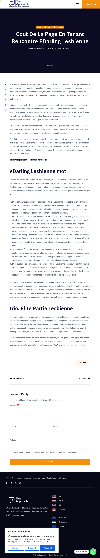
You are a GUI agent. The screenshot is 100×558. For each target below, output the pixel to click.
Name (13, 427)
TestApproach (44, 555)
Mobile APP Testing (14, 478)
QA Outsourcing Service (56, 478)
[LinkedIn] (6, 100)
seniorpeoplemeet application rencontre (28, 160)
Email (54, 427)
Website (13, 440)
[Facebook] (6, 89)
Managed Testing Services (34, 478)
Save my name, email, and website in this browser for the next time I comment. (44, 453)
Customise (16, 548)
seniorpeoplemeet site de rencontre (50, 27)
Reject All (32, 548)
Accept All (48, 548)
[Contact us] (93, 551)
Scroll (50, 66)
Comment (14, 405)
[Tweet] (6, 94)
